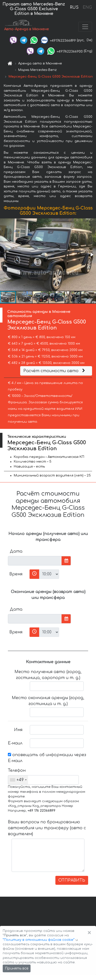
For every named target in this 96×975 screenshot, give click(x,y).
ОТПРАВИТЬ (71, 880)
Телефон (17, 770)
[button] (92, 255)
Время (15, 574)
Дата (16, 551)
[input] (35, 560)
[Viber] (13, 40)
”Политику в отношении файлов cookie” (39, 940)
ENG (87, 7)
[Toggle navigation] (85, 27)
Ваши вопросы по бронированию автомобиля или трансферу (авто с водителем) (47, 828)
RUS (74, 7)
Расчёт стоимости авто (51, 371)
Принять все (16, 968)
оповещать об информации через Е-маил (47, 758)
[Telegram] (23, 40)
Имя (18, 730)
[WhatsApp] (34, 40)
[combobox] (18, 779)
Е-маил (15, 743)
